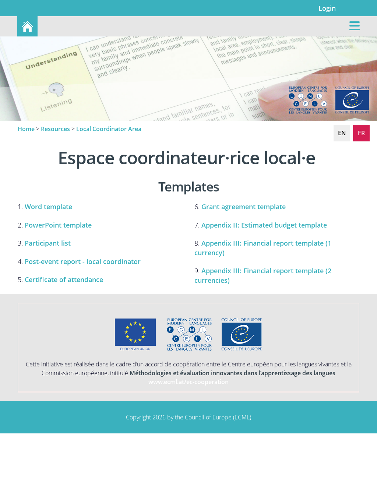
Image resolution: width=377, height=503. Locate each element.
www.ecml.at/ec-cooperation (188, 382)
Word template (48, 206)
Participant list (48, 242)
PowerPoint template (58, 224)
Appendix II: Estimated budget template (264, 224)
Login (327, 8)
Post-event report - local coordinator (83, 261)
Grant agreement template (243, 206)
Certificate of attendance (64, 279)
